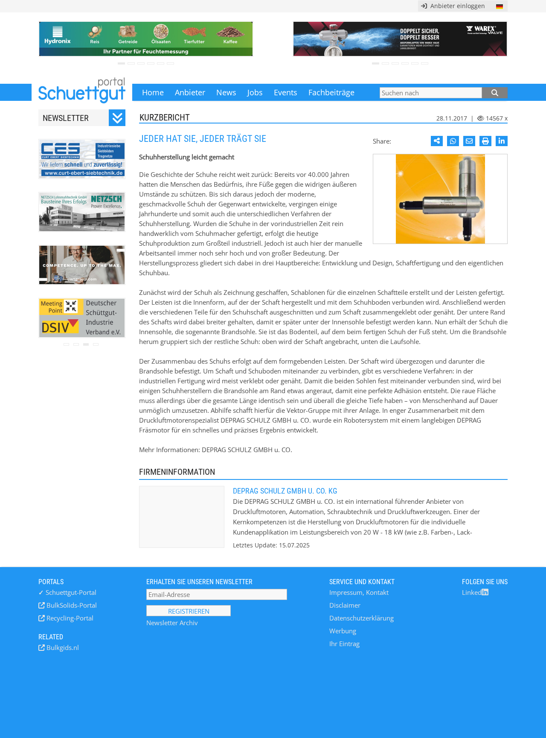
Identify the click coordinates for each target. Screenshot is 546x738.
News (226, 92)
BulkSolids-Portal (71, 605)
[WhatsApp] (453, 141)
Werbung (342, 630)
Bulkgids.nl (62, 647)
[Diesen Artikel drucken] (485, 141)
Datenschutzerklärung (361, 618)
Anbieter (190, 92)
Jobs (255, 92)
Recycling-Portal (69, 618)
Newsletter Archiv (172, 622)
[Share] (437, 141)
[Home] (82, 92)
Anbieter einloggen (456, 6)
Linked (472, 592)
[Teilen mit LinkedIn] (502, 141)
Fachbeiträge (331, 92)
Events (285, 92)
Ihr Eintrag (344, 643)
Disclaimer (344, 605)
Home (153, 92)
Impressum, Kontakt (359, 592)
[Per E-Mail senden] (469, 141)
